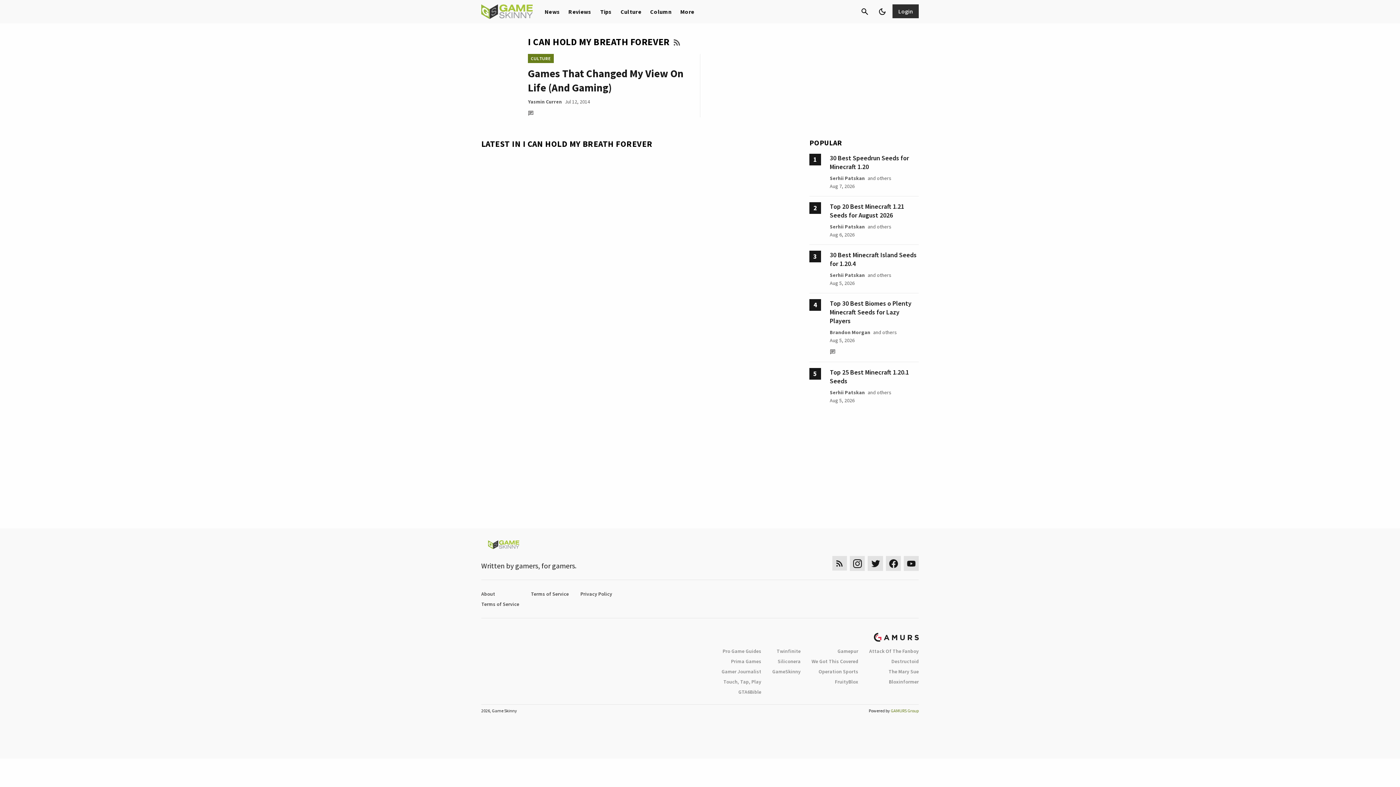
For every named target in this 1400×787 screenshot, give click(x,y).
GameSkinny (786, 671)
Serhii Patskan (847, 178)
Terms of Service (550, 594)
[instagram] (857, 563)
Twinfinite (789, 651)
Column (661, 11)
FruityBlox (846, 681)
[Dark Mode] (882, 11)
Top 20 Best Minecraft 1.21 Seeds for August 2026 (867, 210)
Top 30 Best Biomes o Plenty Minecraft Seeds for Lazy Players (870, 312)
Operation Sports (838, 671)
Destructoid (905, 661)
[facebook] (893, 563)
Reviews (579, 11)
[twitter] (875, 563)
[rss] (839, 563)
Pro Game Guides (742, 651)
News (552, 11)
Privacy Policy (596, 594)
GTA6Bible (749, 692)
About (488, 594)
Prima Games (746, 661)
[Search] (865, 11)
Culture (631, 11)
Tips (606, 11)
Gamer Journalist (741, 671)
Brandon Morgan (850, 332)
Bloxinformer (904, 681)
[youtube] (911, 563)
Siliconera (789, 661)
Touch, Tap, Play (742, 681)
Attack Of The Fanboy (894, 651)
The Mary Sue (903, 671)
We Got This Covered (835, 661)
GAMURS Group (905, 710)
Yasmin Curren (545, 101)
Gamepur (847, 651)
